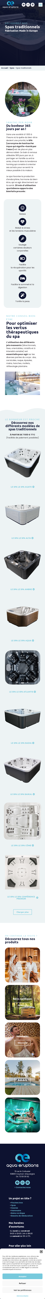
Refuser (22, 1283)
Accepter (22, 1276)
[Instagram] (28, 5)
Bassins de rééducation (22, 1216)
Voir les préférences (22, 1290)
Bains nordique (18, 1213)
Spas (12, 68)
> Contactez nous (22, 1187)
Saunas (14, 1208)
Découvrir (22, 967)
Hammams (16, 1210)
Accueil (4, 68)
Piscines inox (17, 1202)
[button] (41, 1251)
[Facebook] (24, 5)
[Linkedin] (32, 5)
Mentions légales (22, 1296)
